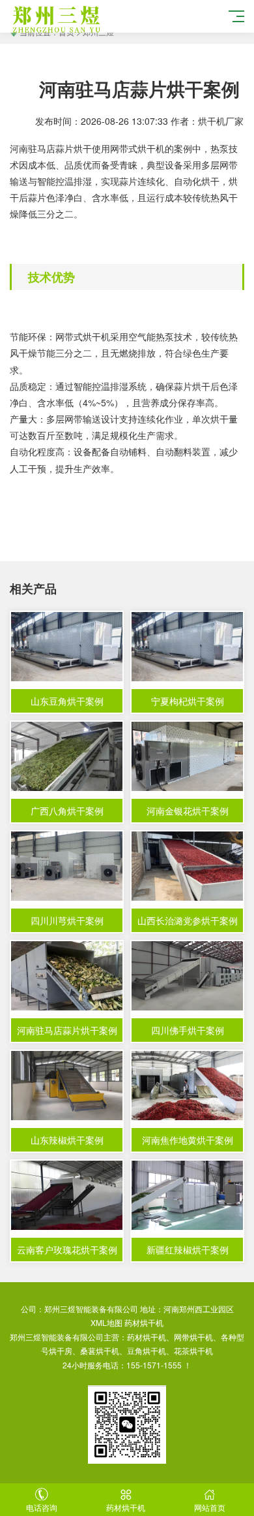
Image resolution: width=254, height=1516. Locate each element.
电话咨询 (41, 1507)
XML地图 (106, 1322)
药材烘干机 (143, 1322)
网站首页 (209, 1507)
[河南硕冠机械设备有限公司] (88, 18)
